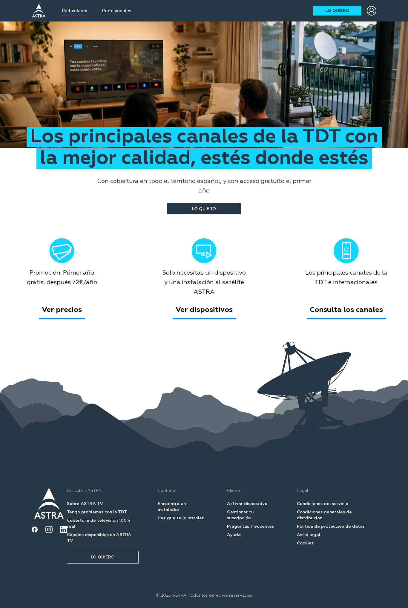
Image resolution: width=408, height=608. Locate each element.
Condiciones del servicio (322, 504)
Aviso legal (308, 535)
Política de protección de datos (331, 526)
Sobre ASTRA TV (85, 504)
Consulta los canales (346, 309)
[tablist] (97, 10)
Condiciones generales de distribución (324, 515)
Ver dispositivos (204, 309)
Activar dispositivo (247, 504)
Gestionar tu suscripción (240, 515)
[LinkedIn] (63, 529)
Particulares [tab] (74, 10)
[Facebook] (34, 529)
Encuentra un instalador (172, 507)
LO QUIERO (337, 11)
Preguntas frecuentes (250, 526)
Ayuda (234, 535)
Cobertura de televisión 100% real (98, 523)
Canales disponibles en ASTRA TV (99, 538)
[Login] (371, 10)
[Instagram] (49, 529)
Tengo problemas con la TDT (97, 512)
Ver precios (62, 309)
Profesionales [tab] (116, 10)
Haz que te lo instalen (181, 518)
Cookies (305, 543)
